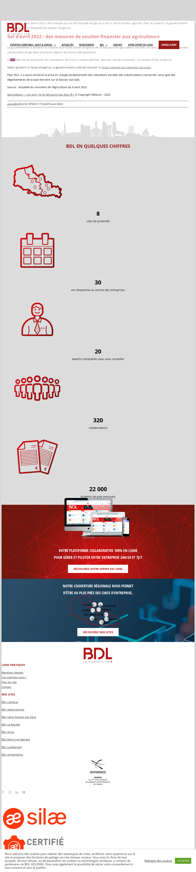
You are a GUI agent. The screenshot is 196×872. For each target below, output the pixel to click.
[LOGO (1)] (49, 795)
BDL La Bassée (11, 724)
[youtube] (23, 792)
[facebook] (3, 792)
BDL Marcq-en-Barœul (16, 739)
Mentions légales (12, 672)
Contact (6, 687)
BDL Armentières (12, 754)
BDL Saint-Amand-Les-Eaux (19, 717)
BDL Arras (8, 732)
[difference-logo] (98, 761)
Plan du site (9, 682)
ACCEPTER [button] (183, 860)
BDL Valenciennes (13, 709)
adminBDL (12, 104)
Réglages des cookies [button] (158, 860)
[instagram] (9, 792)
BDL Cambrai (10, 702)
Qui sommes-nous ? (14, 677)
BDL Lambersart (12, 747)
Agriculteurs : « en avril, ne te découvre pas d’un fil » (40, 94)
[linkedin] (16, 792)
